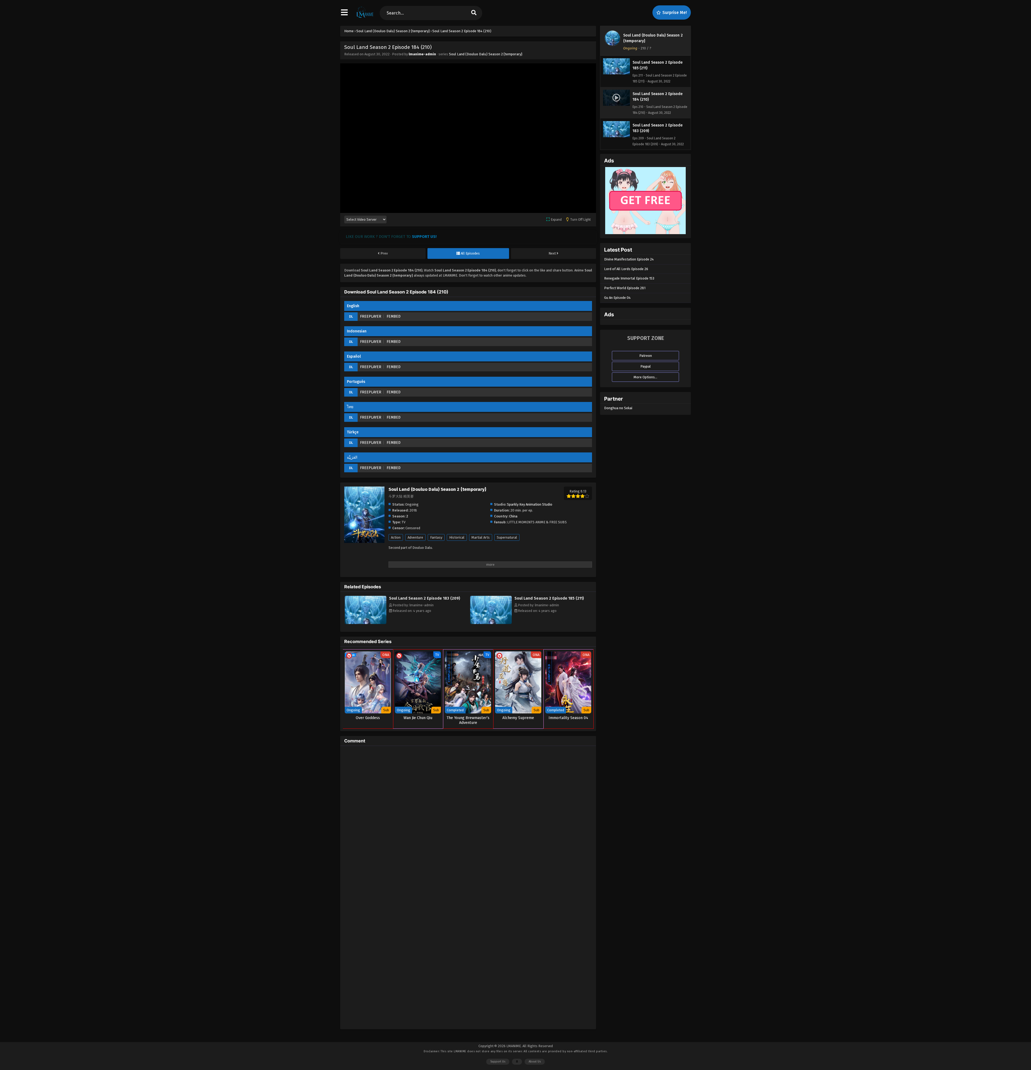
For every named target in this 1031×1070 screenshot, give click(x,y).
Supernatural (507, 537)
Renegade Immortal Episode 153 (629, 278)
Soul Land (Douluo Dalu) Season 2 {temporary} (485, 54)
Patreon (645, 356)
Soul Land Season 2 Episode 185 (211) (549, 598)
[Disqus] (468, 817)
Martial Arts (480, 537)
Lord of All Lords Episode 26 (626, 269)
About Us (535, 1061)
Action (396, 537)
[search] (474, 13)
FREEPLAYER (370, 316)
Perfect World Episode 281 (624, 288)
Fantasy (436, 537)
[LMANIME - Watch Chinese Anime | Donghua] (365, 17)
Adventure (415, 537)
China (513, 516)
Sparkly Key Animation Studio (529, 504)
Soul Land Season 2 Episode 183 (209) (424, 598)
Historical (456, 537)
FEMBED (394, 316)
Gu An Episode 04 (617, 298)
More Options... (645, 377)
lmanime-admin (422, 54)
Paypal (645, 366)
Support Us (497, 1061)
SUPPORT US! (424, 236)
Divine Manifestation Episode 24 (629, 259)
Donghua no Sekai (618, 408)
